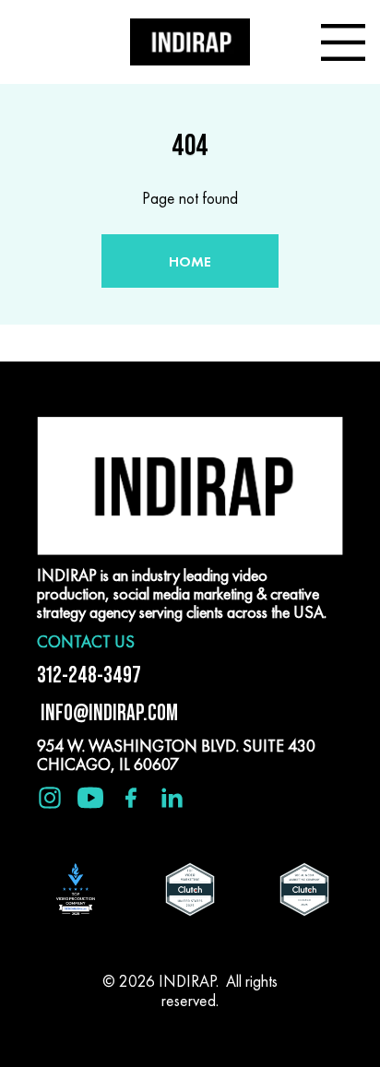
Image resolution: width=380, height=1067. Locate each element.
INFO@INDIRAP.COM (107, 712)
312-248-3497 (89, 674)
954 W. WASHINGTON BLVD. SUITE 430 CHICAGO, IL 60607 (176, 755)
